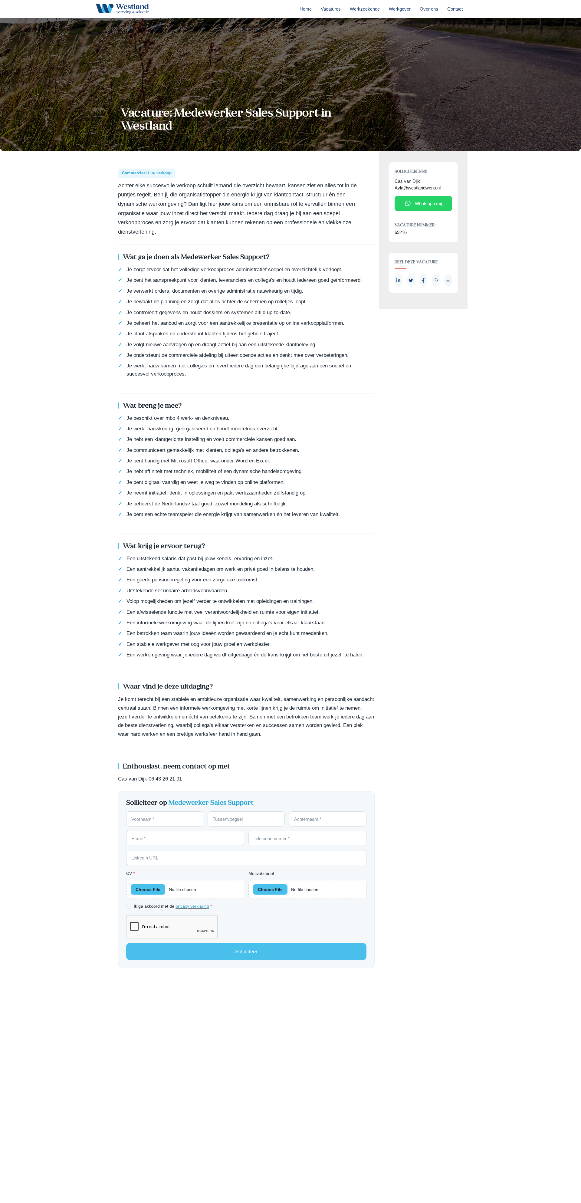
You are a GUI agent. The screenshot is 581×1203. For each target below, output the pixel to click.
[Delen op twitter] (411, 280)
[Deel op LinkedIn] (398, 280)
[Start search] (475, 10)
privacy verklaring (192, 906)
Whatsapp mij (428, 203)
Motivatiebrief (261, 873)
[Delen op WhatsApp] (436, 280)
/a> (423, 280)
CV (130, 873)
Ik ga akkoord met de (173, 906)
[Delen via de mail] (448, 280)
